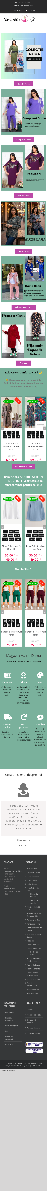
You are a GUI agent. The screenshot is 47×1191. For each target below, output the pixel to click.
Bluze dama (32, 868)
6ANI (11, 531)
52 (9, 433)
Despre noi (9, 1044)
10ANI (16, 535)
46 (5, 621)
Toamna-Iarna (33, 989)
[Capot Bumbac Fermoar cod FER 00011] (11, 412)
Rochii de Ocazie (34, 948)
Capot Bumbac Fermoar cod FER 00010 (36, 446)
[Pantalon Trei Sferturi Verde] (11, 594)
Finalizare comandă (9, 1019)
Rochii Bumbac (33, 944)
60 (9, 436)
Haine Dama (32, 884)
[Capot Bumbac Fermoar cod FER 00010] (35, 412)
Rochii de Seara (33, 965)
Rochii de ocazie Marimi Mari (33, 959)
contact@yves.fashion (23, 5)
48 (9, 621)
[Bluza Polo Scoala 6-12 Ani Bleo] (35, 511)
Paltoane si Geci (33, 920)
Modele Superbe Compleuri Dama (34, 914)
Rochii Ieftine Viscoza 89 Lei (32, 973)
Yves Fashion (32, 993)
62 (14, 436)
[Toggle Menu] (41, 20)
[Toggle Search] (33, 19)
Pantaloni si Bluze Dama (34, 929)
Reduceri (30, 941)
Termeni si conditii (31, 1021)
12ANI (11, 539)
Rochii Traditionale (32, 984)
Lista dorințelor (11, 1026)
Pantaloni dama (33, 924)
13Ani (18, 539)
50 (5, 433)
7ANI (17, 531)
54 (13, 433)
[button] (8, 1070)
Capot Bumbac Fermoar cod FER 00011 (11, 446)
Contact (30, 1009)
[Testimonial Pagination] (19, 845)
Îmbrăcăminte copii (33, 889)
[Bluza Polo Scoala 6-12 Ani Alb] (11, 509)
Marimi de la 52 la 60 (33, 908)
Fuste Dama (32, 880)
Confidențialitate (34, 1033)
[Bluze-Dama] (23, 201)
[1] (23, 34)
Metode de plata (34, 1015)
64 (18, 436)
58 (5, 436)
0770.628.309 (9, 889)
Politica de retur (33, 1028)
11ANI (4, 539)
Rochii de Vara (34, 953)
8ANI (5, 535)
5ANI (6, 531)
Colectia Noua (33, 876)
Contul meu (10, 1012)
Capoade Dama (33, 872)
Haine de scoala (34, 895)
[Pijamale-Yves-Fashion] (23, 313)
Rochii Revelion (33, 979)
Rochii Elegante (33, 969)
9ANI (11, 535)
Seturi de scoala (34, 901)
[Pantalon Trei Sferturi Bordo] (35, 594)
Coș (6, 1031)
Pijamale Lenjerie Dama (34, 935)
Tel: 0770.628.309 (22, 3)
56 (18, 433)
